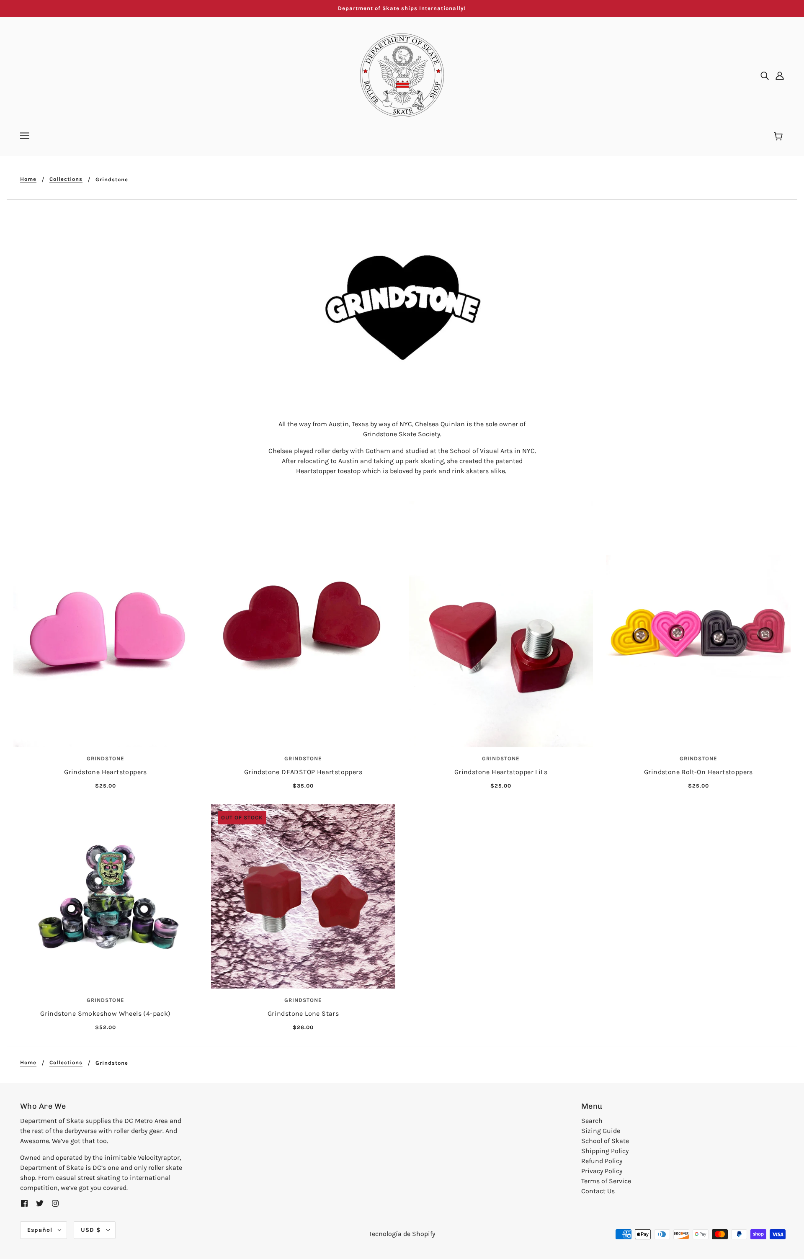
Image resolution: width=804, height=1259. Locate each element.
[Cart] (779, 137)
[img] (764, 75)
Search (592, 1121)
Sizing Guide (600, 1131)
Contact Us (598, 1191)
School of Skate (605, 1141)
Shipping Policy (605, 1151)
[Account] (779, 75)
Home (28, 179)
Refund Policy (601, 1161)
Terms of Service (606, 1181)
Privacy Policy (601, 1171)
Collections (65, 179)
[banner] (402, 75)
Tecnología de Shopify (402, 1234)
